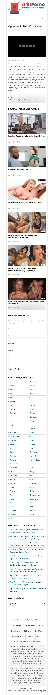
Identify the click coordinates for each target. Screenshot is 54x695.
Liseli (21, 100)
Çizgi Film (13, 405)
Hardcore (33, 425)
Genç (32, 421)
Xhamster (13, 503)
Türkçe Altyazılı (35, 495)
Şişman (12, 483)
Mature (32, 444)
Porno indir (13, 464)
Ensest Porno (16, 625)
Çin (31, 401)
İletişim (39, 636)
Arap (31, 390)
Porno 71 (13, 460)
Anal (11, 390)
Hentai (32, 429)
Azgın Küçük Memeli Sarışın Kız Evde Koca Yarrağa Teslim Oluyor (26, 303)
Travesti (13, 491)
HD (13, 100)
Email (10, 336)
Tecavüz (13, 487)
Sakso (26, 100)
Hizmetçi (13, 433)
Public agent (34, 464)
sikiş (13, 678)
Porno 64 (33, 456)
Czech (32, 405)
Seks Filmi (13, 476)
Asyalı (12, 394)
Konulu (17, 100)
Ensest (12, 409)
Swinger (33, 483)
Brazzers (13, 401)
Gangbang (33, 417)
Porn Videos (34, 452)
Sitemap (30, 636)
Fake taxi (13, 413)
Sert (30, 100)
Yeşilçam (13, 511)
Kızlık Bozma (15, 436)
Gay (11, 421)
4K (11, 382)
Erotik (10, 100)
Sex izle (33, 479)
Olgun (12, 452)
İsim (9, 328)
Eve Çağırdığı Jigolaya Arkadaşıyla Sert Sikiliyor (25, 202)
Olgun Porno (15, 631)
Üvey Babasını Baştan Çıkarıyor (19, 169)
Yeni (31, 507)
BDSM (32, 394)
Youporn (13, 515)
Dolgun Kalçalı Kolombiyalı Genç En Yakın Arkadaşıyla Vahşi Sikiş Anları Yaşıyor (23, 270)
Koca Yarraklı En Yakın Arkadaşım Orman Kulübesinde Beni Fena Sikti (23, 237)
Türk (11, 495)
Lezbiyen (13, 440)
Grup (11, 425)
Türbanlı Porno (30, 625)
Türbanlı (33, 491)
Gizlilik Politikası (17, 636)
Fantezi (32, 413)
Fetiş (11, 417)
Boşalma (33, 397)
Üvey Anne (34, 499)
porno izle (14, 673)
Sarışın (32, 472)
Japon (32, 433)
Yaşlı (11, 507)
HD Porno (27, 631)
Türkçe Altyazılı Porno (33, 620)
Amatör (12, 386)
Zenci (32, 515)
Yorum (10, 351)
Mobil (32, 448)
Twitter (12, 499)
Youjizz (32, 511)
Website (11, 343)
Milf (11, 448)
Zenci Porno (39, 631)
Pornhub (13, 456)
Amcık (32, 386)
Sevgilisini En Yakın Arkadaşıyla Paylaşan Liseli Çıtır (27, 136)
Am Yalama (34, 382)
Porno (41, 625)
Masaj (12, 444)
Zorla (11, 518)
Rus (31, 468)
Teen (33, 100)
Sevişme (13, 479)
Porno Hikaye (35, 460)
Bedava (12, 397)
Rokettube (13, 468)
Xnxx (32, 503)
